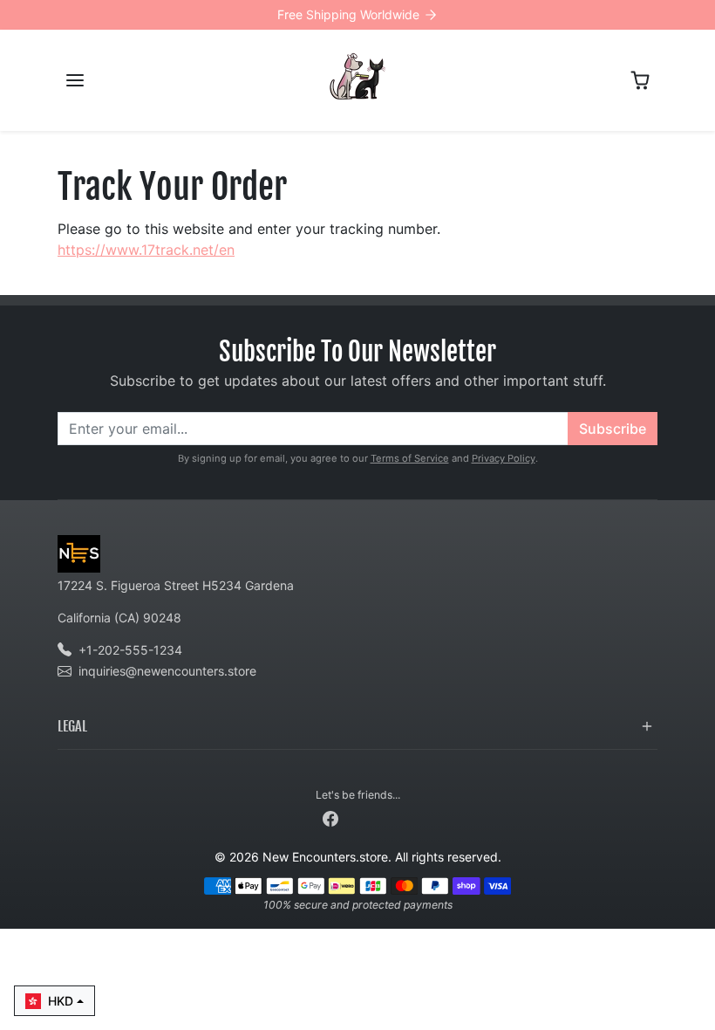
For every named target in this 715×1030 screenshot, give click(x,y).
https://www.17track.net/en (146, 249)
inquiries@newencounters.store (167, 670)
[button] (75, 80)
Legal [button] (72, 726)
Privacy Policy (503, 458)
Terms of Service (410, 458)
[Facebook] (330, 817)
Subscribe (612, 428)
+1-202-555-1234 (130, 649)
